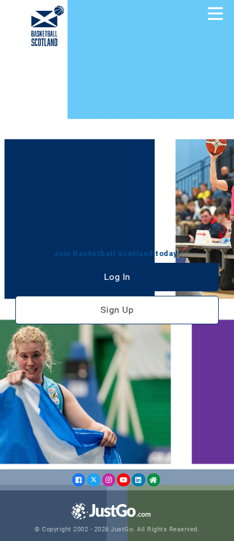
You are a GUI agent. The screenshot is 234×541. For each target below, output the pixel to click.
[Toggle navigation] (215, 13)
